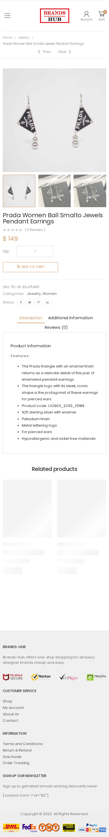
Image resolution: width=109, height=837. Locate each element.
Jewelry (23, 37)
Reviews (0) (56, 327)
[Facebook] (21, 302)
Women (49, 293)
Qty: (6, 251)
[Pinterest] (38, 302)
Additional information (70, 318)
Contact (10, 720)
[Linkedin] (47, 302)
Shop (7, 701)
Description (31, 318)
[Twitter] (30, 302)
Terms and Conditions (22, 743)
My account (13, 707)
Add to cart (33, 266)
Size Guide (12, 756)
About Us (11, 714)
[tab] (30, 318)
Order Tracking (16, 762)
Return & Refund (17, 750)
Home (7, 37)
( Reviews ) (35, 230)
